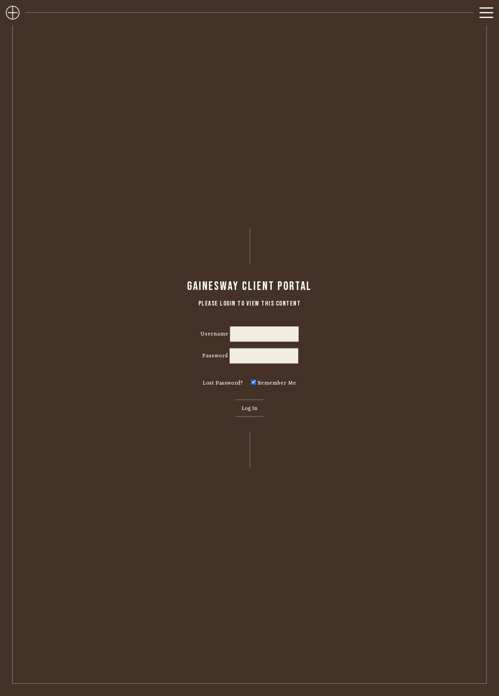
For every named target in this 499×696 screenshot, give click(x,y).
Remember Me (276, 383)
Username (214, 333)
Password (215, 356)
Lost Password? (223, 383)
